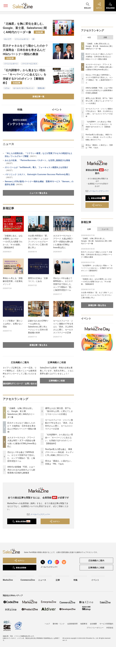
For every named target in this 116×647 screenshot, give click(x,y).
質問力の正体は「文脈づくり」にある (38, 279)
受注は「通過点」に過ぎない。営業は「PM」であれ (59, 462)
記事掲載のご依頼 (57, 380)
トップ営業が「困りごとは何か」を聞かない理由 (13, 323)
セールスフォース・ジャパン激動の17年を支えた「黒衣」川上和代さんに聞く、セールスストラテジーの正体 (63, 326)
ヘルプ (47, 623)
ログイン (56, 521)
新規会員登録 (23, 521)
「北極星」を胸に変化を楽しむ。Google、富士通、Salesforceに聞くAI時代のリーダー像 (25, 27)
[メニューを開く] (5, 5)
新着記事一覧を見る (38, 344)
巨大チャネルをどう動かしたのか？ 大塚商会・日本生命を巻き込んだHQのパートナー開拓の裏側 (25, 51)
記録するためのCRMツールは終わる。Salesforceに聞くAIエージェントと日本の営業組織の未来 (38, 326)
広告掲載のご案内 (96, 560)
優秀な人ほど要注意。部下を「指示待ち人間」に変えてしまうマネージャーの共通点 (59, 411)
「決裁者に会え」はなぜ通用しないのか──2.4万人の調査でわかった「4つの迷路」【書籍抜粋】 (13, 241)
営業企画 (41, 88)
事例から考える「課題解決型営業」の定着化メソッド (13, 281)
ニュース (105, 229)
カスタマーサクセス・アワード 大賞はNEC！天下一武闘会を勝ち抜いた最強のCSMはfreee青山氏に (63, 241)
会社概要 (93, 623)
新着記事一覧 (38, 96)
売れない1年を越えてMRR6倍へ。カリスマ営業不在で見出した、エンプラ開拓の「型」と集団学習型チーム (63, 284)
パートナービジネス (29, 63)
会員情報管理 (72, 623)
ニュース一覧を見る (38, 192)
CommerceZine (28, 579)
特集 (76, 579)
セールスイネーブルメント (23, 88)
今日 (89, 37)
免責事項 (83, 623)
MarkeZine (8, 579)
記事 (89, 229)
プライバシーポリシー (95, 627)
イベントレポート (22, 39)
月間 (105, 37)
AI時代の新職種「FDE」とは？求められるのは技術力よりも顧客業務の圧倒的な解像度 (21, 469)
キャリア (7, 39)
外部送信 (109, 627)
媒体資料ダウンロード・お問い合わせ (20, 383)
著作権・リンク (59, 623)
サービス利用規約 (106, 623)
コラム (6, 88)
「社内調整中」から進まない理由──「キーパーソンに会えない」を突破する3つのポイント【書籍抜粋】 (24, 76)
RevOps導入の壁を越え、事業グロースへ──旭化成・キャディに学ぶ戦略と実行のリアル (59, 452)
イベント (95, 579)
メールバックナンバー (40, 514)
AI (33, 39)
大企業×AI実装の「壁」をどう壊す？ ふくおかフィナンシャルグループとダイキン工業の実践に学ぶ (38, 241)
